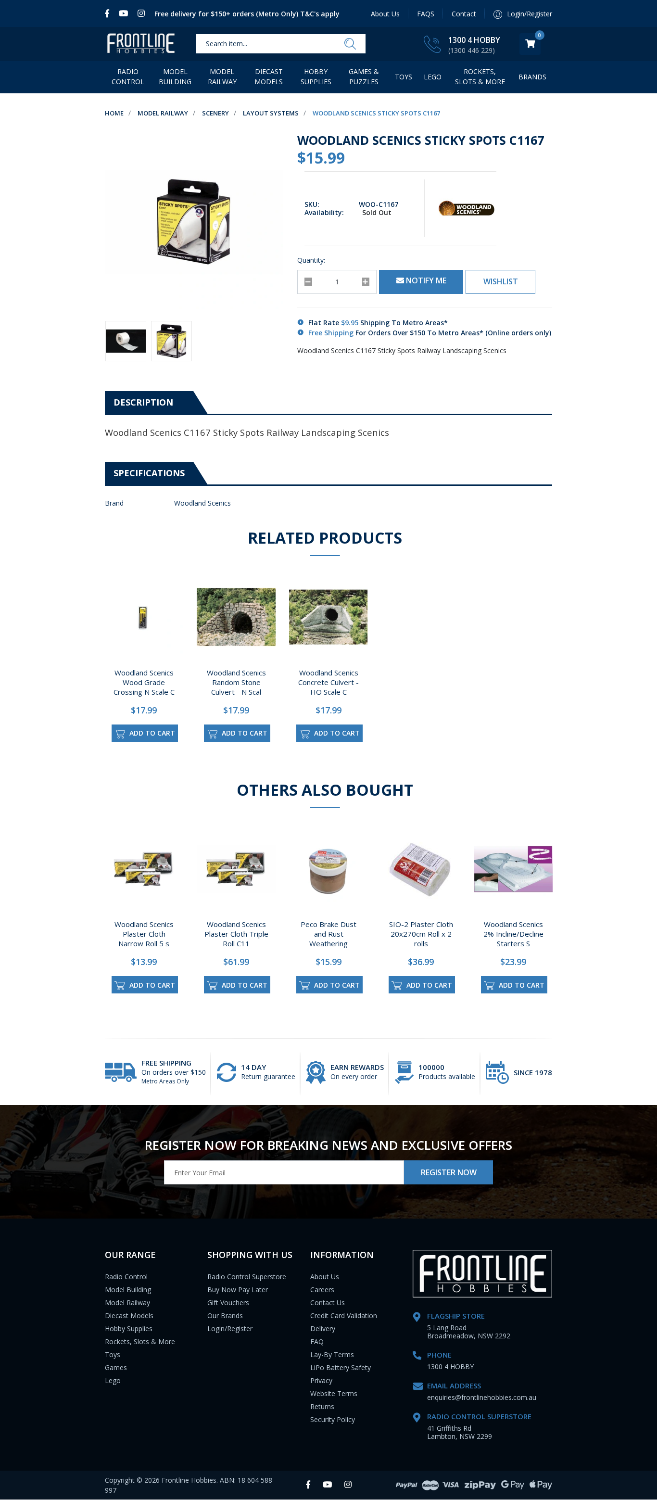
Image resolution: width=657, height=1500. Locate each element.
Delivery (322, 1328)
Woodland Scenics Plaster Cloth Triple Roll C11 (236, 933)
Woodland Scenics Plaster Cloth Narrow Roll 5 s (144, 933)
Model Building (175, 76)
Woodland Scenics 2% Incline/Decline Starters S (513, 933)
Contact (464, 13)
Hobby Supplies (316, 76)
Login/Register (230, 1328)
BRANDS (532, 76)
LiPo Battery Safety (340, 1367)
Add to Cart (151, 732)
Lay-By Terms (332, 1354)
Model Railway (222, 76)
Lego (113, 1380)
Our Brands (225, 1315)
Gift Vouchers (228, 1302)
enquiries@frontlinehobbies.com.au (481, 1397)
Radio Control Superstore (246, 1276)
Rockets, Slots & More (480, 76)
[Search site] (350, 44)
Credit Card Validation (343, 1315)
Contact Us (327, 1302)
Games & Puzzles (364, 76)
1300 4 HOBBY (474, 40)
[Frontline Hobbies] (141, 44)
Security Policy (332, 1419)
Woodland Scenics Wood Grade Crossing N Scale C (144, 682)
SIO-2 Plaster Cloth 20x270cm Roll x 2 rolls (421, 933)
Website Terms (333, 1393)
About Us (385, 13)
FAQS (425, 13)
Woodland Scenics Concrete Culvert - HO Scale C (328, 682)
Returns (322, 1406)
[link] (109, 13)
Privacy (321, 1380)
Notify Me (425, 280)
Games (116, 1367)
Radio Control (128, 76)
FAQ (317, 1341)
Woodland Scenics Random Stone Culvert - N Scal (236, 682)
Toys (403, 76)
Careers (322, 1289)
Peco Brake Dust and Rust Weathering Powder (328, 938)
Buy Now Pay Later (237, 1289)
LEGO (433, 76)
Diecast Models (268, 76)
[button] (500, 282)
